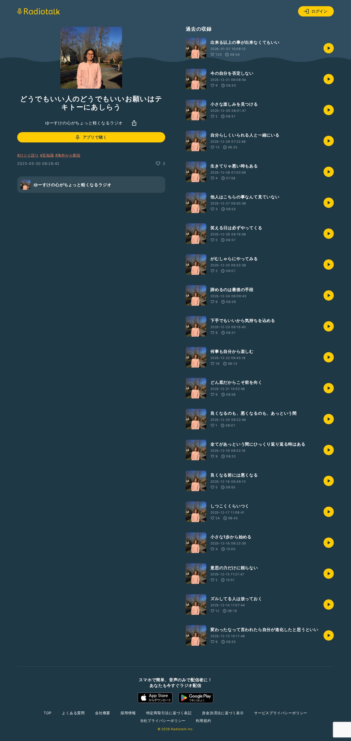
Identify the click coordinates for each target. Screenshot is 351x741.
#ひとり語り (28, 155)
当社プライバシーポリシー (163, 720)
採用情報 (128, 713)
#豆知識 (47, 155)
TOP (48, 713)
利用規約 (203, 720)
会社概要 (102, 713)
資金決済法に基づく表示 (223, 713)
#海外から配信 (68, 155)
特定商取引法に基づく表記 (169, 713)
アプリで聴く (95, 137)
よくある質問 (73, 713)
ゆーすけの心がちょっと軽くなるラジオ (84, 122)
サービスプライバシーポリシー (280, 713)
